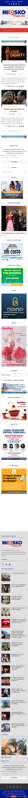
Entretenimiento (17, 106)
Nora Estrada (11, 114)
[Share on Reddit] (14, 86)
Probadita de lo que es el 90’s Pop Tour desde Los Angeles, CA (17, 679)
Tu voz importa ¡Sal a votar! (18, 573)
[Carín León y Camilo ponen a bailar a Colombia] (5, 611)
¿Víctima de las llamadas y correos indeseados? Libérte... (13, 313)
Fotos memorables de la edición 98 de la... (14, 233)
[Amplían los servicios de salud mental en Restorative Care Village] (5, 704)
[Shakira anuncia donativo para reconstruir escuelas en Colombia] (5, 727)
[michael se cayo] (14, 746)
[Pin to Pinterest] (9, 86)
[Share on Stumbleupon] (16, 86)
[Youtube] (13, 4)
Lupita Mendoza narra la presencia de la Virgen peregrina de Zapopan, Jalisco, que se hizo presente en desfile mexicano (18, 634)
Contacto (13, 1)
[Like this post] (4, 86)
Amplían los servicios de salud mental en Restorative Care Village (18, 702)
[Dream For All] (12, 181)
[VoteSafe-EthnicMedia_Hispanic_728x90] (14, 41)
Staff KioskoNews (11, 74)
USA (14, 62)
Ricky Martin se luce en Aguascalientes (17, 655)
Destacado (9, 62)
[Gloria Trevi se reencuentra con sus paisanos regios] (5, 588)
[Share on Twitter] (8, 86)
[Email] (16, 4)
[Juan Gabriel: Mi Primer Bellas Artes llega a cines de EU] (5, 716)
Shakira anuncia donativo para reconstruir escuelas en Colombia (18, 725)
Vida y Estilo (18, 62)
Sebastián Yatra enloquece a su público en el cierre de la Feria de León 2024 (18, 621)
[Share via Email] (23, 86)
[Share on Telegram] (19, 86)
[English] (24, 796)
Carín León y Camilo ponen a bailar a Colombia (18, 608)
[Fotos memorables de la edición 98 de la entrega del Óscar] (14, 218)
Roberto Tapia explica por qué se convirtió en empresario (18, 667)
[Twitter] (11, 4)
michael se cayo (6, 757)
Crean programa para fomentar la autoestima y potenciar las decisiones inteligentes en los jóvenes (14, 68)
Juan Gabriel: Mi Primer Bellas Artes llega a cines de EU (18, 714)
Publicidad (20, 1)
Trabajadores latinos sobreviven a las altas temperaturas (16, 644)
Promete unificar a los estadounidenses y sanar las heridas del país (18, 690)
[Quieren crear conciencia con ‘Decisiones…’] (14, 98)
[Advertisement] (14, 514)
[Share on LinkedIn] (11, 86)
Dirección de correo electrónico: (8, 155)
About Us (7, 1)
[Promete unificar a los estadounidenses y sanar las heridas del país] (5, 692)
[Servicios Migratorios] (12, 244)
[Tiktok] (18, 4)
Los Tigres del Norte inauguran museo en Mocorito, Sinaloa (16, 598)
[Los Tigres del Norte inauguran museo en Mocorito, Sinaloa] (5, 600)
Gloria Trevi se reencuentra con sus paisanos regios (18, 585)
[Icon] (6, 577)
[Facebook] (9, 4)
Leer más (19, 796)
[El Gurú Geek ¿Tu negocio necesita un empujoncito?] (14, 469)
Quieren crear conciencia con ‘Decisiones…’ (14, 110)
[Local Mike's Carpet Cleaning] (14, 384)
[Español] (26, 796)
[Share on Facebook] (6, 86)
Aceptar (13, 796)
